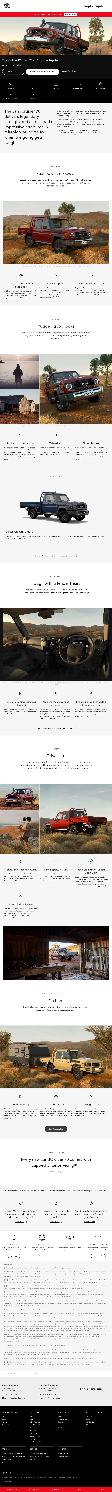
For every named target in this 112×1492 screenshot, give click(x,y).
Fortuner (33, 1430)
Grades (11, 88)
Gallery (56, 88)
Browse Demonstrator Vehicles (13, 1456)
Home (4, 1374)
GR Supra (89, 1425)
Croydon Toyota (93, 6)
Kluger (32, 1439)
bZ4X (32, 1419)
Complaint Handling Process (68, 1477)
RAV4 (32, 1416)
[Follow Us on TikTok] (11, 1472)
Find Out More (70, 1256)
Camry (4, 1422)
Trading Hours (16, 1397)
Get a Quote (89, 1221)
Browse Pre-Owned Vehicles (12, 1453)
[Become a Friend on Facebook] (3, 1472)
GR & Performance (94, 1412)
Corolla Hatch (7, 1419)
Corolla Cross (35, 1436)
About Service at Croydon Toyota (39, 1457)
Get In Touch (98, 1256)
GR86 (88, 1419)
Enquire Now (11, 98)
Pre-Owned (7, 1449)
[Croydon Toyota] (7, 6)
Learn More (19, 1221)
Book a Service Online (38, 1453)
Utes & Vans (21, 1374)
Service (33, 1449)
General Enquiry (64, 1456)
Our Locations (63, 1453)
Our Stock (100, 88)
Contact (62, 1449)
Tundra (60, 1422)
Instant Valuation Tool (10, 1459)
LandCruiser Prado (37, 1425)
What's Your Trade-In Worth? (42, 71)
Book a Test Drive (69, 71)
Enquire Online (13, 71)
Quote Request (8, 1463)
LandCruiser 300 (36, 1442)
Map (4, 1397)
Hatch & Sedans (9, 1412)
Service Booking (54, 1171)
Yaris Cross (34, 1433)
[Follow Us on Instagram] (7, 1472)
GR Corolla (90, 1422)
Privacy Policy (52, 1477)
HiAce (60, 1425)
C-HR (32, 1428)
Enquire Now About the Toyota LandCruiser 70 (54, 555)
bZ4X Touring (35, 1422)
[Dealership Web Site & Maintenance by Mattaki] (6, 1482)
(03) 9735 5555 (50, 1394)
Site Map (43, 1477)
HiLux (60, 1416)
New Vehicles (12, 1374)
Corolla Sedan (7, 1425)
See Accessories (56, 1129)
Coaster (61, 1428)
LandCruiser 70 (32, 1374)
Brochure (14, 1256)
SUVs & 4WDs (36, 1412)
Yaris (4, 1416)
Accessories (78, 88)
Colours (33, 88)
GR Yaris (89, 1416)
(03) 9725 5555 (13, 1394)
